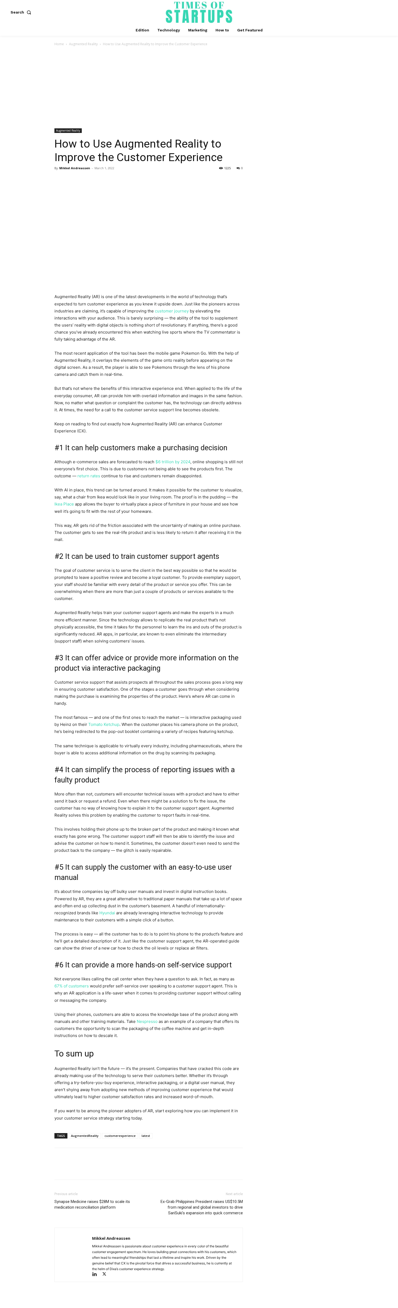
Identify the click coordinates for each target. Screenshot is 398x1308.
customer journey (172, 311)
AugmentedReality (85, 1136)
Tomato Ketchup (103, 724)
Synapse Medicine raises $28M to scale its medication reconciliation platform (92, 1204)
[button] (22, 12)
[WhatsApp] (97, 180)
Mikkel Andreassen (74, 168)
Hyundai (107, 912)
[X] (72, 180)
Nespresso (147, 1021)
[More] (110, 180)
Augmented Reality (83, 44)
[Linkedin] (97, 1275)
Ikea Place (64, 504)
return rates (88, 475)
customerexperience (120, 1136)
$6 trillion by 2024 (172, 461)
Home (59, 44)
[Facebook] (59, 180)
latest (146, 1136)
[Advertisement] (199, 88)
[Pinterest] (84, 180)
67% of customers (71, 986)
